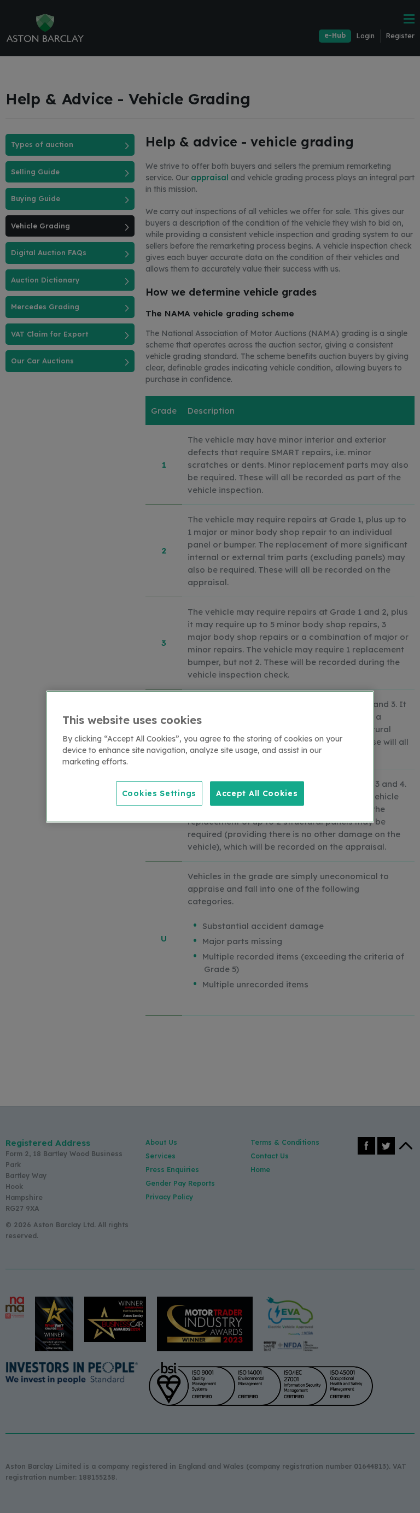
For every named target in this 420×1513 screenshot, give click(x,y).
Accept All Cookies (257, 793)
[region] (210, 756)
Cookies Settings (159, 793)
